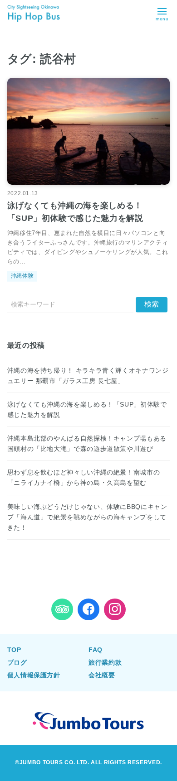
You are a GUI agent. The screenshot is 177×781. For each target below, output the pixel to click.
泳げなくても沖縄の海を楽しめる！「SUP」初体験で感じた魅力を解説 (87, 409)
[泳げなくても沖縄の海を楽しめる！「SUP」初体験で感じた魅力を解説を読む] (88, 131)
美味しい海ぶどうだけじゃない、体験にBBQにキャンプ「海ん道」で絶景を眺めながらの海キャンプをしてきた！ (87, 517)
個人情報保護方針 (33, 675)
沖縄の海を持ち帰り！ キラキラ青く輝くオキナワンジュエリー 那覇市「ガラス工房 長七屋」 (88, 375)
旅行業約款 (105, 662)
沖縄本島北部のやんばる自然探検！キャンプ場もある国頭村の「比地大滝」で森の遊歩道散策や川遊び (87, 443)
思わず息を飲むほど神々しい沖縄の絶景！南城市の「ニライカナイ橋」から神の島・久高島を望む (83, 477)
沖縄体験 (22, 276)
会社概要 (101, 675)
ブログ (17, 662)
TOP (14, 649)
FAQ (95, 649)
